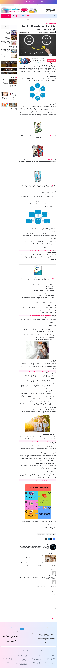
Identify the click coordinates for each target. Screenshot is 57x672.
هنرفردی (46, 642)
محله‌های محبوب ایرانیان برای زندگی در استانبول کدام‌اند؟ (5, 55)
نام (55, 608)
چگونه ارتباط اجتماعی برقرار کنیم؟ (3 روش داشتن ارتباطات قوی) (40, 371)
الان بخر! (17, 1)
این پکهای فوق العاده (50, 159)
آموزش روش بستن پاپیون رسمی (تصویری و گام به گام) (13, 99)
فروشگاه (14, 15)
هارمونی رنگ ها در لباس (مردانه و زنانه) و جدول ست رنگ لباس (5, 110)
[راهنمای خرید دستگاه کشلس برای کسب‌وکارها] (14, 32)
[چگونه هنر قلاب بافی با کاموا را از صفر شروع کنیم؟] (14, 43)
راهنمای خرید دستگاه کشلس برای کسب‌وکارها (5, 31)
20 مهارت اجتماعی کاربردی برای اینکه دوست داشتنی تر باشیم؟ (40, 315)
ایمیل (55, 613)
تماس (24, 15)
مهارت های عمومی (50, 19)
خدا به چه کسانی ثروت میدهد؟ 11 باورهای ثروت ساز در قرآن (51, 563)
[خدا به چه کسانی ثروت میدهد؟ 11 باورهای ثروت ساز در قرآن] (50, 558)
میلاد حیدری (52, 32)
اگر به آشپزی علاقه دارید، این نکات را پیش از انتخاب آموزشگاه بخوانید (5, 50)
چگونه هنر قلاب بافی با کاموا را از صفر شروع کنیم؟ (5, 42)
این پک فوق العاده (51, 136)
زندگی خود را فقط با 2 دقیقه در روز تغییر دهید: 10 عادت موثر (40, 250)
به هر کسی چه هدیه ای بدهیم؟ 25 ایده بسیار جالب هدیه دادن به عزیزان (13, 87)
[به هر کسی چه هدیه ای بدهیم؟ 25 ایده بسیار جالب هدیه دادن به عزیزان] (13, 81)
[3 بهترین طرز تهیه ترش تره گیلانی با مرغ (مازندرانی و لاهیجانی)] (14, 37)
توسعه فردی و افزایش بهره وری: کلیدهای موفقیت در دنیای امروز (4, 81)
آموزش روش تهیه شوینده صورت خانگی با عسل (13, 110)
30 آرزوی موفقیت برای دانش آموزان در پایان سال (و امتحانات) (25, 563)
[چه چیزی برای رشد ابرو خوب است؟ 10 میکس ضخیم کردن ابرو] (4, 94)
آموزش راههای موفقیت (51, 534)
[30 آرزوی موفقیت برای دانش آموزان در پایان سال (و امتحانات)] (24, 558)
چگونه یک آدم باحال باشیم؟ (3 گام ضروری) (43, 480)
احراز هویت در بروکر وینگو (13, 46)
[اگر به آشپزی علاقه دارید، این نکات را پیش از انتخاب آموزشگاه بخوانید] (14, 51)
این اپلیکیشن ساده (51, 278)
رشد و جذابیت (36, 15)
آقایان (50, 15)
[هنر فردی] (51, 10)
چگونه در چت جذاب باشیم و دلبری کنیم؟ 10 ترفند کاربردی (41, 441)
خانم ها (46, 15)
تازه (13, 26)
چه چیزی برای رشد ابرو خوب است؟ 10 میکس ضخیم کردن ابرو (4, 99)
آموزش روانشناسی (41, 534)
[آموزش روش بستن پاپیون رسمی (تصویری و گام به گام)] (13, 94)
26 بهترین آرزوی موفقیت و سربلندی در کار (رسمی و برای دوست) (37, 563)
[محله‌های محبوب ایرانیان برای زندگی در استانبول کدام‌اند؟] (14, 56)
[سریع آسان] (37, 63)
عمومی (42, 15)
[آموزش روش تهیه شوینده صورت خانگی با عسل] (13, 105)
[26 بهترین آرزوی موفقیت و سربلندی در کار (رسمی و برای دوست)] (37, 558)
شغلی (54, 15)
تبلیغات (30, 15)
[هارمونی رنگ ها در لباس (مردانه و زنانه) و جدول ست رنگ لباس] (4, 105)
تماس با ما (9, 644)
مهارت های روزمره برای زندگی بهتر (42, 19)
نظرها (5, 26)
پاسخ (55, 579)
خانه (54, 19)
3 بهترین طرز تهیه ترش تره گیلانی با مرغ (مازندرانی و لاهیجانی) (6, 37)
